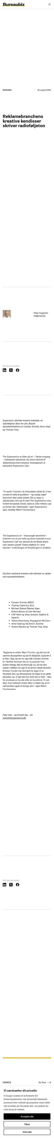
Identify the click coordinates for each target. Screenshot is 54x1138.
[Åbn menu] (49, 4)
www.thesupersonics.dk (14, 718)
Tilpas (27, 1124)
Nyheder (7, 90)
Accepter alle (27, 1116)
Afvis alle (27, 1132)
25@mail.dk (39, 316)
